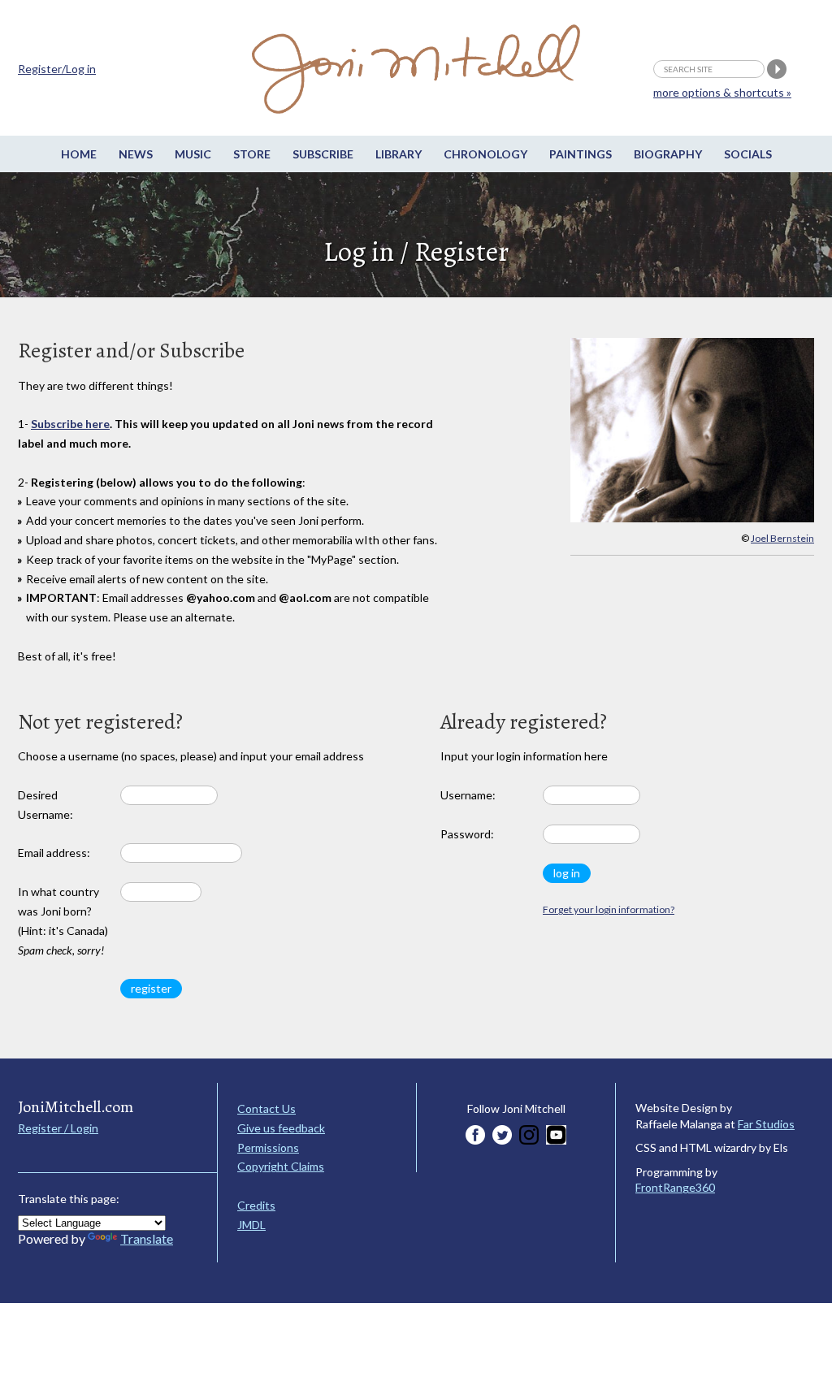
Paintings (580, 154)
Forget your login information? (608, 909)
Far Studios (766, 1124)
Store (252, 154)
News (136, 154)
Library (398, 154)
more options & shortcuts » (722, 92)
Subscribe (322, 154)
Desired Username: (45, 804)
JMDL (251, 1225)
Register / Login (58, 1128)
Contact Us (266, 1108)
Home (79, 154)
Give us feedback (281, 1128)
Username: (468, 795)
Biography (668, 154)
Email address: (54, 852)
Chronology (485, 154)
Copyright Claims (280, 1166)
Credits (256, 1205)
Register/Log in (57, 69)
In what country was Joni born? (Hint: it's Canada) (63, 920)
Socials (748, 154)
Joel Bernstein (782, 538)
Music (193, 154)
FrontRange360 (675, 1187)
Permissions (268, 1147)
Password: (467, 834)
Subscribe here (70, 424)
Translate (146, 1238)
